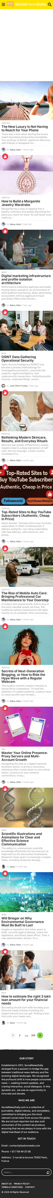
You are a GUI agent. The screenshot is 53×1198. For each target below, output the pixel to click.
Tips (3, 749)
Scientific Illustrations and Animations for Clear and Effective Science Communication (21, 839)
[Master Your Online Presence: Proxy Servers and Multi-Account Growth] (26, 727)
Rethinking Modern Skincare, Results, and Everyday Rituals (24, 439)
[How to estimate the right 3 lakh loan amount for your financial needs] (26, 970)
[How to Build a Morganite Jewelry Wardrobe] (26, 175)
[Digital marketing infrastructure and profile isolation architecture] (26, 250)
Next (40, 1035)
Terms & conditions (12, 1187)
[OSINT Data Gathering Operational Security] (26, 331)
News (3, 272)
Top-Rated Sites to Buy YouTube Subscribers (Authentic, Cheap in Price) (26, 515)
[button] (3, 4)
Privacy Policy (22, 1183)
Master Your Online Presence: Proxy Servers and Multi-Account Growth (24, 756)
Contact (30, 1187)
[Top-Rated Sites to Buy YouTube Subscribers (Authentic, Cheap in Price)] (26, 486)
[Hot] (5, 156)
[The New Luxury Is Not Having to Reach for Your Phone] (26, 100)
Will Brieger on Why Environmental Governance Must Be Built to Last (22, 921)
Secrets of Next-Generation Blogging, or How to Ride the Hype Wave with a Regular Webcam (23, 676)
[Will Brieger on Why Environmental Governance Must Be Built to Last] (26, 892)
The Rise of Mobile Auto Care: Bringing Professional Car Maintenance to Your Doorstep (25, 596)
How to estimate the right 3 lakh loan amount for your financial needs (26, 999)
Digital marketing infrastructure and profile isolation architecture (26, 279)
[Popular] (5, 873)
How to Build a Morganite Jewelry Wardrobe (20, 203)
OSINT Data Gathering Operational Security (18, 358)
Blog (3, 353)
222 (33, 1035)
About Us (6, 1183)
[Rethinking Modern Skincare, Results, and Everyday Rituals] (26, 411)
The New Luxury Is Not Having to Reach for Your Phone (24, 128)
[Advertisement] (26, 46)
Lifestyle (5, 123)
